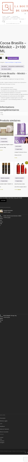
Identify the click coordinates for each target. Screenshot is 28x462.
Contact (1, 437)
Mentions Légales (3, 421)
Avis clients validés (6, 69)
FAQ (1, 439)
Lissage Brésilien (17, 62)
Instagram (2, 442)
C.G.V (1, 423)
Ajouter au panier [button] (5, 178)
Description (4, 66)
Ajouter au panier (13, 58)
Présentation (2, 418)
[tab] (4, 66)
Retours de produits (4, 431)
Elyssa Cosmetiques (9, 62)
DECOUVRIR (3, 200)
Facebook (2, 440)
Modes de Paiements (4, 429)
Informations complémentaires (16, 66)
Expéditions (2, 426)
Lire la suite (3, 138)
